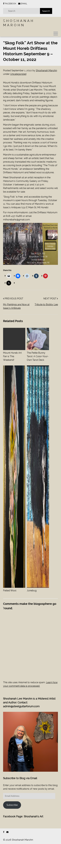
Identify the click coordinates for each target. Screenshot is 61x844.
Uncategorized (18, 74)
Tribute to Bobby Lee (46, 304)
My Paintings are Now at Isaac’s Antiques (16, 306)
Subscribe (12, 805)
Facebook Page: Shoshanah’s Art (23, 816)
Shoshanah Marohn (46, 70)
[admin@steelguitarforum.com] (7, 832)
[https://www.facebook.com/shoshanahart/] (3, 832)
